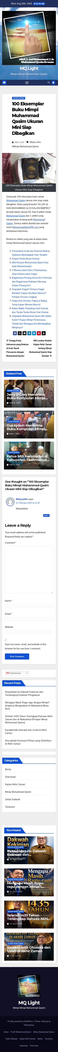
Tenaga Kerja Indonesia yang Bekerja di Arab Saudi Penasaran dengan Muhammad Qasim (17, 348)
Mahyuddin (22, 499)
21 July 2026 (16, 892)
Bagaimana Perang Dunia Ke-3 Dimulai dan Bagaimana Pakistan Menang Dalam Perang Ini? (32, 282)
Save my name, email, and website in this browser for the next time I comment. (25, 646)
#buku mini (35, 142)
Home (6, 1032)
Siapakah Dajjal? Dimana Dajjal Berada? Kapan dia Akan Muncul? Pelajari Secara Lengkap (29, 293)
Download (10, 777)
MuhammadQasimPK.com (25, 227)
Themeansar (29, 1025)
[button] (49, 82)
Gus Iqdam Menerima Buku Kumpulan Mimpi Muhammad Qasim (26, 429)
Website (9, 627)
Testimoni (10, 807)
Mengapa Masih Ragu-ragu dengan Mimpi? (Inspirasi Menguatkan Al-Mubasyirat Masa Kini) (27, 705)
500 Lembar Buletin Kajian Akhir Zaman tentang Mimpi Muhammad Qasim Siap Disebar (40, 348)
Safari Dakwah (18, 98)
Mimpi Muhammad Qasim (18, 792)
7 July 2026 (15, 956)
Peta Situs (34, 1046)
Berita (8, 769)
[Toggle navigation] (27, 83)
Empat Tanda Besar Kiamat (25, 258)
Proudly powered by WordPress (21, 1021)
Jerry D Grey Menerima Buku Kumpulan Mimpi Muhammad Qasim (26, 398)
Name (8, 601)
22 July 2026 (16, 860)
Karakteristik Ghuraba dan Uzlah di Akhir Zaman (29, 949)
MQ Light (29, 68)
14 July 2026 (16, 924)
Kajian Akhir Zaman (15, 784)
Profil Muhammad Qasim (21, 1032)
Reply (46, 515)
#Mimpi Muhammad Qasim (25, 146)
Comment (10, 543)
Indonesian (15, 673)
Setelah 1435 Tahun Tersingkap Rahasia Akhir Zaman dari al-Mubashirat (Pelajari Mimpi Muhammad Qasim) (29, 719)
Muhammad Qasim (15, 200)
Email (8, 614)
